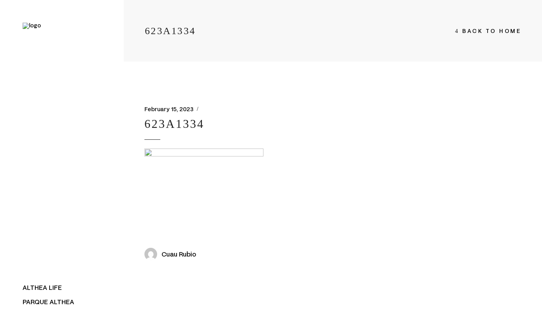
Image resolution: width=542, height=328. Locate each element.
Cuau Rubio (178, 254)
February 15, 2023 (169, 109)
